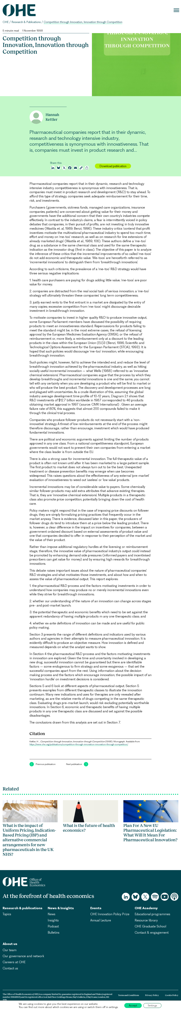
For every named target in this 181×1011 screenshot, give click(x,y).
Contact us (10, 968)
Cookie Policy (171, 995)
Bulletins (53, 932)
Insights (53, 920)
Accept (133, 1005)
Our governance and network (23, 956)
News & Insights (61, 908)
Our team (9, 950)
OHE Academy (146, 908)
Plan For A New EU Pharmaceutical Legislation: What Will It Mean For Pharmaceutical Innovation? (150, 832)
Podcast (53, 926)
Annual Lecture (100, 920)
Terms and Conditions (128, 995)
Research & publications (22, 908)
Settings (152, 1005)
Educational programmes (152, 914)
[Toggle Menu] (176, 10)
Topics (7, 914)
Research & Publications (26, 22)
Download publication (113, 166)
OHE (6, 22)
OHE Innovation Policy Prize (109, 914)
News (51, 914)
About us (10, 944)
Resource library (146, 920)
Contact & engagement (152, 932)
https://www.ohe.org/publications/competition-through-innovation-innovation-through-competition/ (79, 744)
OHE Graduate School (150, 926)
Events (95, 908)
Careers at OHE (14, 962)
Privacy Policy (152, 995)
